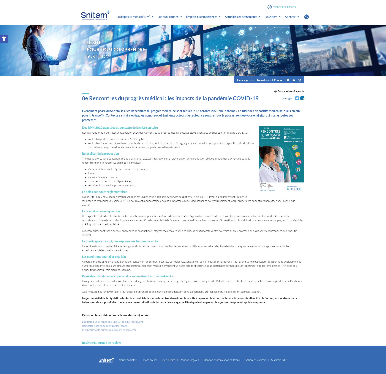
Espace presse (245, 80)
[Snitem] (95, 14)
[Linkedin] (294, 80)
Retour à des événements (291, 91)
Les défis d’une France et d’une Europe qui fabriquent (112, 321)
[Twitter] (288, 80)
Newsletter (264, 80)
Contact (279, 80)
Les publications (168, 16)
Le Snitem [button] (271, 16)
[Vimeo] (299, 80)
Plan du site (168, 359)
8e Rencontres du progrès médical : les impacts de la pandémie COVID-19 (170, 98)
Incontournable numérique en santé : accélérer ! (110, 329)
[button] (4, 39)
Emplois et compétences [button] (201, 16)
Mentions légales (189, 359)
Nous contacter (127, 359)
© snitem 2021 (279, 359)
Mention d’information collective (221, 359)
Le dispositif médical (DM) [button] (133, 16)
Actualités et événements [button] (241, 16)
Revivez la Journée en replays (101, 342)
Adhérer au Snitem (255, 359)
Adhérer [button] (290, 16)
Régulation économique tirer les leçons (104, 325)
